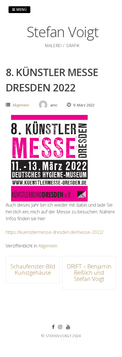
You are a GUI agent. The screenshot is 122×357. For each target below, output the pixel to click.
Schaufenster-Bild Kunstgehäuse (32, 269)
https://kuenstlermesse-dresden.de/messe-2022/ (54, 232)
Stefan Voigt (62, 31)
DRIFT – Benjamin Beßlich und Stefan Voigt (89, 272)
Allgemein (20, 105)
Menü (21, 9)
